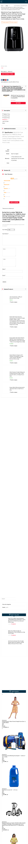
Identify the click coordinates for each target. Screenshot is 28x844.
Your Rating (4, 229)
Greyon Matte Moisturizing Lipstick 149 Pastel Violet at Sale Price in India (17, 389)
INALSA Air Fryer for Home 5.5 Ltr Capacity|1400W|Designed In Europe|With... (18, 97)
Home (2, 5)
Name (4, 269)
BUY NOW (18, 103)
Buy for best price (7, 74)
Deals (7, 5)
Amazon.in (4, 119)
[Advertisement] (14, 673)
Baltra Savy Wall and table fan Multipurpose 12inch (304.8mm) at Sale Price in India (16, 632)
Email (3, 275)
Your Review (5, 233)
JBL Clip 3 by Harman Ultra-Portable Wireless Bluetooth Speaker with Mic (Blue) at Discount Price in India (16, 642)
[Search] (26, 1)
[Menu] (1, 1)
